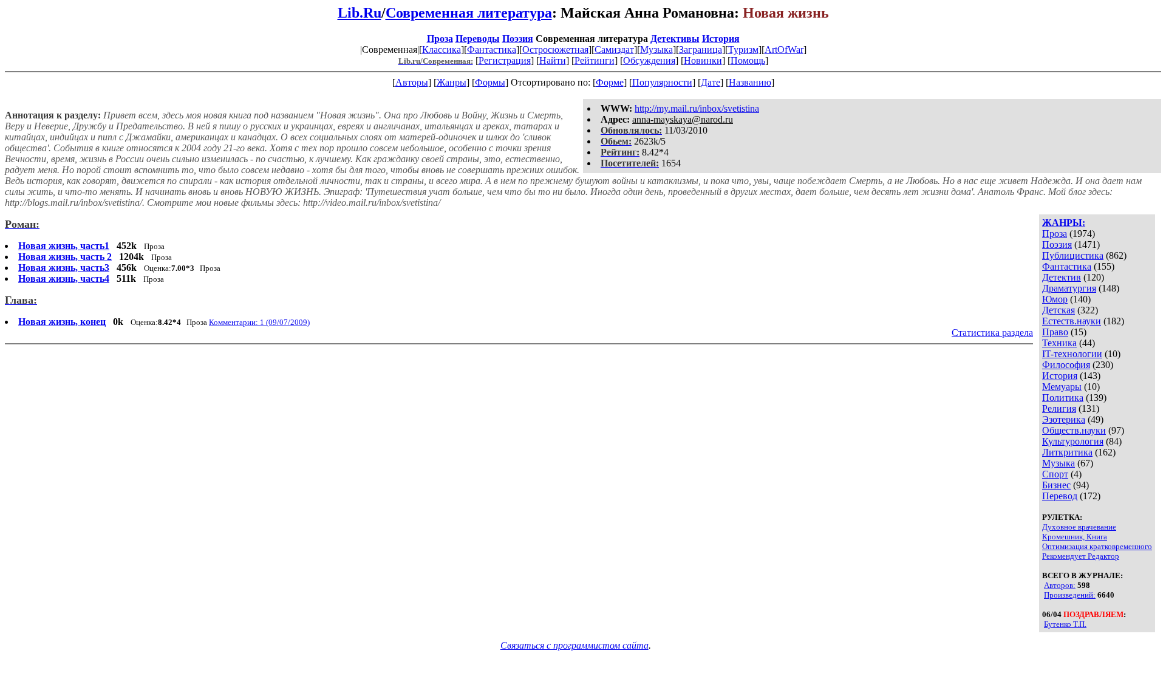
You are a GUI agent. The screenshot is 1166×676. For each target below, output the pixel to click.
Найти (552, 60)
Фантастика (491, 49)
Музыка (656, 49)
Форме (610, 82)
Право (1055, 332)
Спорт (1055, 474)
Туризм (743, 49)
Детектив (1061, 277)
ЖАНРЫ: (1063, 222)
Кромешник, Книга (1074, 536)
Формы (490, 82)
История (721, 38)
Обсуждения (649, 60)
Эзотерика (1063, 419)
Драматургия (1069, 288)
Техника (1059, 343)
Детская (1058, 310)
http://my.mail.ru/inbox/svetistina (697, 108)
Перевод (1059, 496)
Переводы (477, 38)
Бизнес (1056, 485)
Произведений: (1070, 594)
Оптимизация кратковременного (1097, 546)
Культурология (1072, 441)
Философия (1066, 365)
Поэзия (517, 38)
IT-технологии (1072, 354)
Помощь (748, 60)
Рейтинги (594, 60)
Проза (440, 38)
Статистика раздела (992, 332)
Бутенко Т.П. (1065, 624)
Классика (441, 49)
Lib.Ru (359, 13)
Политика (1062, 397)
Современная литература (469, 13)
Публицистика (1072, 255)
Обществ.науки (1074, 430)
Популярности (662, 82)
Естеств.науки (1071, 321)
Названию (750, 82)
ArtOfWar (784, 49)
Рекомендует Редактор (1080, 556)
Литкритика (1067, 452)
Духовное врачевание (1079, 526)
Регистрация (505, 60)
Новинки (703, 60)
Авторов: (1060, 585)
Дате (710, 82)
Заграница (700, 49)
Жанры (451, 82)
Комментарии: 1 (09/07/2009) (259, 322)
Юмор (1055, 299)
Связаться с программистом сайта (574, 645)
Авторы (411, 82)
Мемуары (1062, 386)
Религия (1059, 408)
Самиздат (614, 49)
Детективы (675, 38)
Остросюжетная (555, 49)
